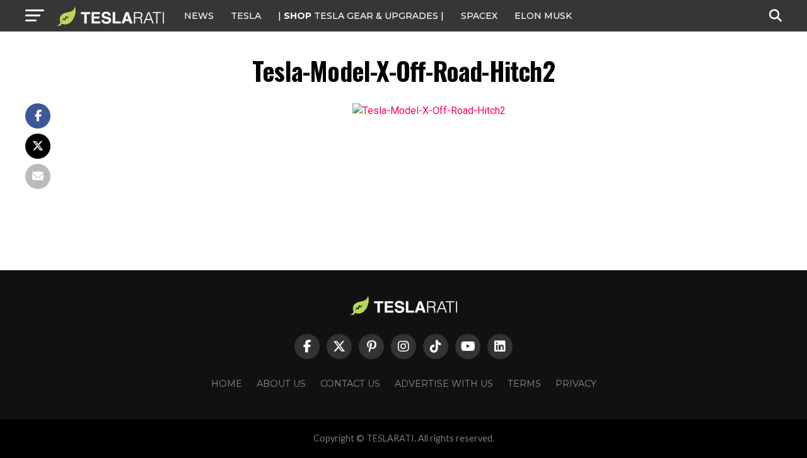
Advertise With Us (444, 383)
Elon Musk (543, 15)
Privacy (575, 383)
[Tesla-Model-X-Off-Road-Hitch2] (429, 111)
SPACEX (479, 15)
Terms (524, 383)
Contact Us (350, 383)
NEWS (199, 15)
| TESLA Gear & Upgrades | (361, 15)
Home (226, 383)
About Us (281, 383)
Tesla (246, 15)
